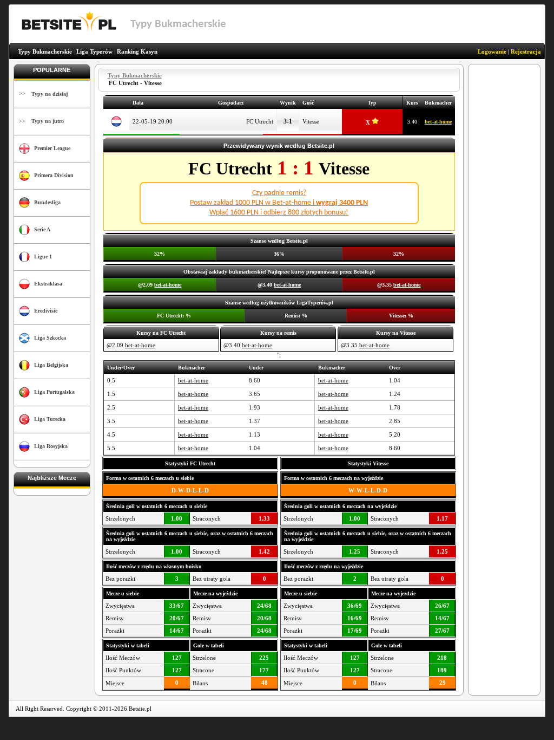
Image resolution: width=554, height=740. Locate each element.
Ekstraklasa (48, 284)
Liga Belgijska (51, 365)
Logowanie (492, 51)
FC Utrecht (259, 121)
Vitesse (310, 121)
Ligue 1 (43, 256)
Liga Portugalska (54, 392)
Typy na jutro (47, 121)
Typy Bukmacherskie (45, 51)
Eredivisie (45, 311)
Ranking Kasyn (137, 51)
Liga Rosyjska (51, 446)
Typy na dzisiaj (49, 94)
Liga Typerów (94, 51)
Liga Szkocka (50, 338)
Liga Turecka (49, 419)
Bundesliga (47, 202)
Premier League (52, 148)
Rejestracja (526, 51)
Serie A (42, 229)
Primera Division (54, 175)
